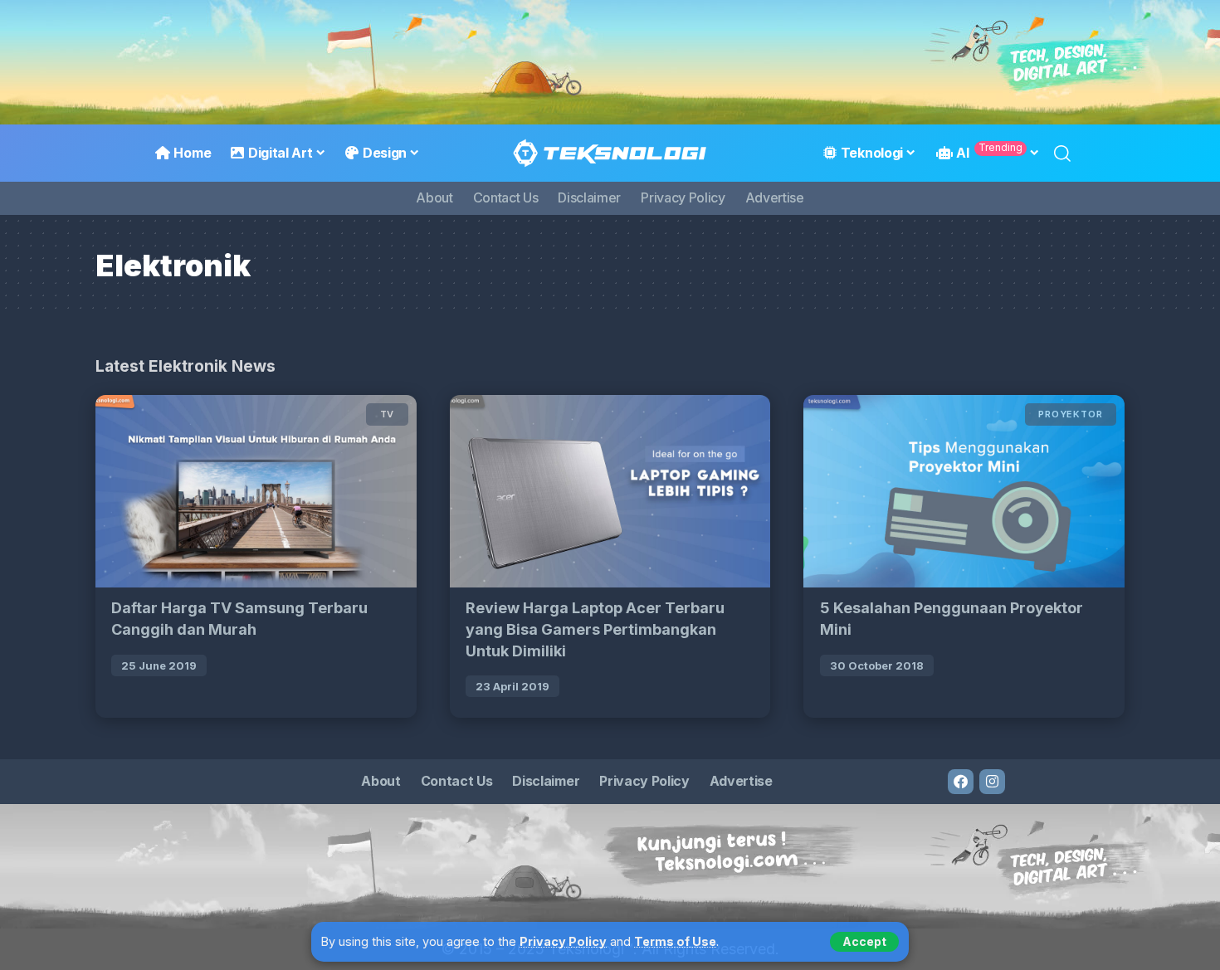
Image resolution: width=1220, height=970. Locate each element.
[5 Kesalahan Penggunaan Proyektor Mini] (964, 491)
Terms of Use (675, 941)
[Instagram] (992, 782)
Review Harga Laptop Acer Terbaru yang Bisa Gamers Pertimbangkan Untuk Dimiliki (595, 629)
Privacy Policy (563, 941)
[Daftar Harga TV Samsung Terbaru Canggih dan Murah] (256, 491)
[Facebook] (961, 782)
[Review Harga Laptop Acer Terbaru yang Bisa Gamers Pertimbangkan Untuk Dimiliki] (610, 491)
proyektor (1070, 414)
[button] (864, 942)
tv (387, 414)
